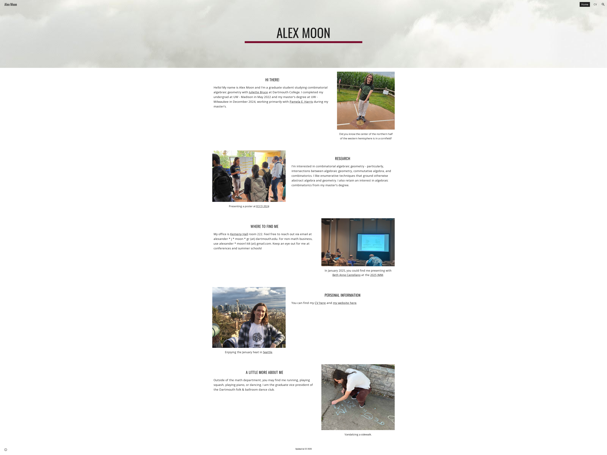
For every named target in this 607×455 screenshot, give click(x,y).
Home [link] (584, 4)
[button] (603, 4)
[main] (303, 34)
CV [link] (595, 4)
